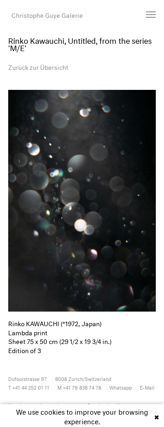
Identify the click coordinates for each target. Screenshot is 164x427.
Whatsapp (120, 387)
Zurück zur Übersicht (38, 66)
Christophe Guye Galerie (47, 14)
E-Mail (147, 387)
